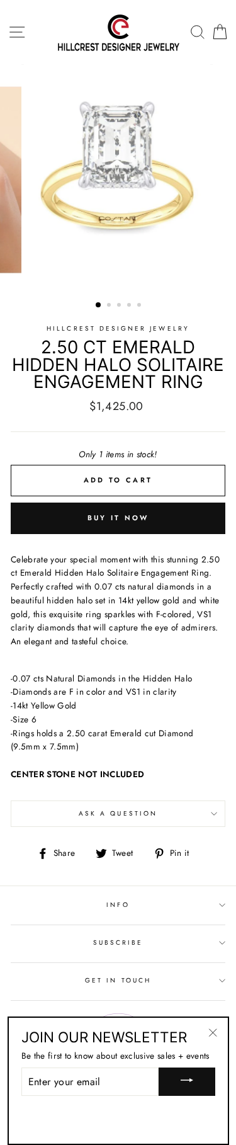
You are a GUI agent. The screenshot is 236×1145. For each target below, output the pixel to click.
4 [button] (130, 306)
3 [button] (120, 306)
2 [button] (110, 306)
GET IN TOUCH (118, 980)
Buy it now (118, 518)
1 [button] (99, 305)
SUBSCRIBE (118, 942)
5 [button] (140, 306)
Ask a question (118, 813)
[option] (118, 179)
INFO (117, 904)
